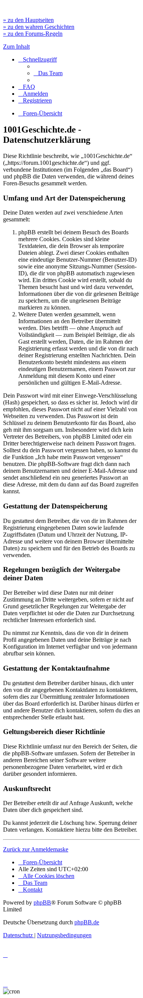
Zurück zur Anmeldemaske (35, 849)
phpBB (42, 902)
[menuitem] (48, 73)
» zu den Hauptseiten (28, 20)
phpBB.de (86, 922)
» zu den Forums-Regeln (33, 33)
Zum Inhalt (16, 46)
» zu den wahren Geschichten (38, 27)
